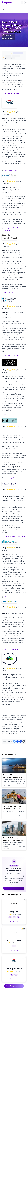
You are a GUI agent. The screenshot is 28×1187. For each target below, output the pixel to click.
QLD (13, 56)
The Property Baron (11, 355)
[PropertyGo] (7, 2)
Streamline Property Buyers (13, 293)
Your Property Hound (11, 170)
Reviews (17, 56)
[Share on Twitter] (14, 741)
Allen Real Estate (10, 597)
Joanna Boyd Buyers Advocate (14, 478)
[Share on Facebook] (17, 741)
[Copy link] (23, 741)
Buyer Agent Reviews (18, 53)
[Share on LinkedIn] (20, 741)
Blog (4, 9)
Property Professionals (10, 58)
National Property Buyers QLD (14, 536)
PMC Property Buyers (11, 93)
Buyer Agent (8, 56)
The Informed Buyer (11, 649)
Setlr (6, 414)
